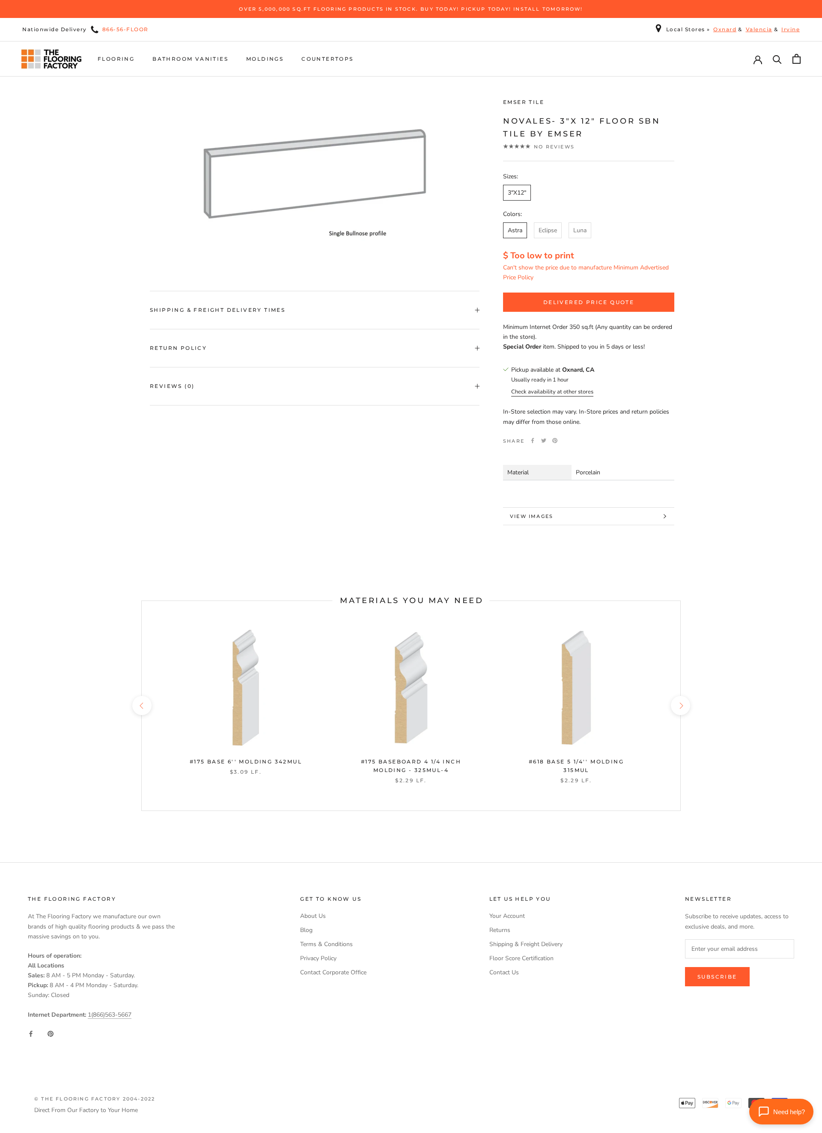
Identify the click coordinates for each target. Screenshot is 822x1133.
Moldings (264, 59)
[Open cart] (796, 59)
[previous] (141, 705)
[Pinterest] (554, 440)
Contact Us (504, 972)
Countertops (327, 59)
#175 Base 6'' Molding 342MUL (246, 761)
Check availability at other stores (552, 392)
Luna (580, 230)
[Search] (777, 58)
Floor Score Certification (521, 958)
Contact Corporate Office (333, 972)
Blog (306, 930)
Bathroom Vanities (190, 59)
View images (531, 516)
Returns (499, 930)
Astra (515, 230)
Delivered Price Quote (588, 302)
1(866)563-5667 (109, 1015)
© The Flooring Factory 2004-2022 (94, 1099)
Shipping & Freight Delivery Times (217, 310)
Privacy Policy (318, 958)
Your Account (507, 916)
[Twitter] (543, 440)
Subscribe (717, 976)
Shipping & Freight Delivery (526, 944)
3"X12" (517, 192)
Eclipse (548, 230)
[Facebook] (532, 440)
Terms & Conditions (326, 944)
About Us (313, 916)
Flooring (116, 59)
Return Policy (178, 348)
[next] (680, 705)
